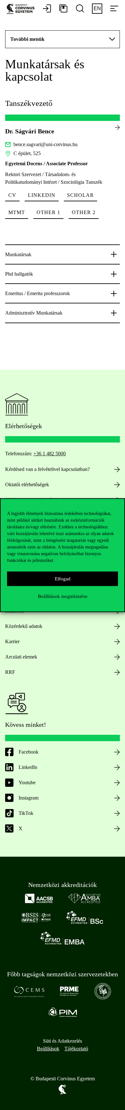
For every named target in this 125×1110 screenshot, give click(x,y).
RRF (10, 672)
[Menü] (114, 9)
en (97, 8)
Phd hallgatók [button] (19, 274)
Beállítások (48, 1048)
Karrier (12, 641)
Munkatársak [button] (18, 254)
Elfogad (63, 578)
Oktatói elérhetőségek (27, 484)
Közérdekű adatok (23, 626)
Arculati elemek (21, 656)
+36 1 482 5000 (49, 453)
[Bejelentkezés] (47, 9)
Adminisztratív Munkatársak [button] (34, 313)
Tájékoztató (76, 1048)
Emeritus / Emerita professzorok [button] (37, 293)
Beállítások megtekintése (63, 596)
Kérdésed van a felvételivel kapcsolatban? (47, 469)
